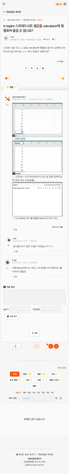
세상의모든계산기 (19, 97)
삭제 (60, 251)
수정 (54, 251)
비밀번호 (36, 309)
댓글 (15, 230)
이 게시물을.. (60, 61)
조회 (38, 392)
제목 (24, 392)
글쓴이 (6, 309)
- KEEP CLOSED (61, 368)
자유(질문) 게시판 (13, 12)
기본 (18, 392)
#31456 (49, 99)
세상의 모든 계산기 (27, 454)
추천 (47, 392)
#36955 (33, 263)
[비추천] (62, 78)
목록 (35, 333)
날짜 (29, 392)
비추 (52, 392)
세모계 (58, 4)
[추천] (6, 78)
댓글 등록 (13, 316)
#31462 (33, 241)
